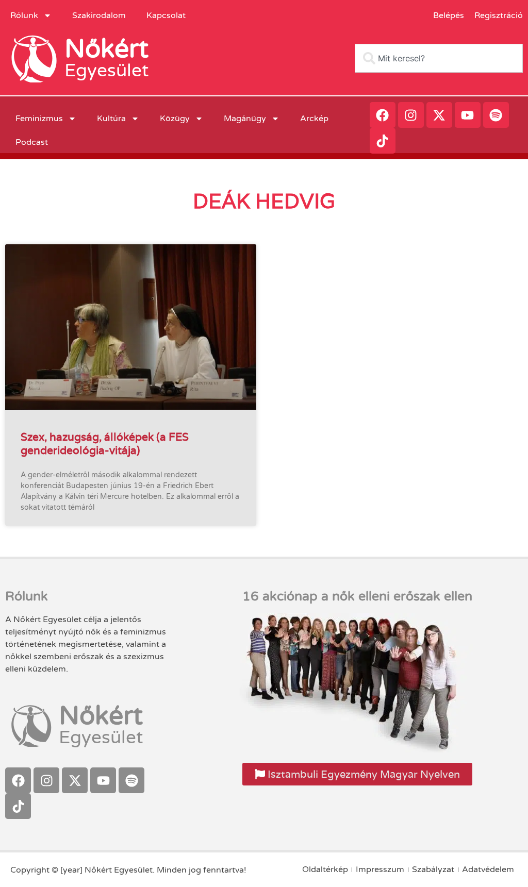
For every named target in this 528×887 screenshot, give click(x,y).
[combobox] (439, 58)
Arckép (314, 118)
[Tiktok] (382, 141)
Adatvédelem (488, 869)
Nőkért (106, 49)
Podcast (31, 142)
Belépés (448, 15)
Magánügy (245, 118)
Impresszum (380, 869)
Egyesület (106, 70)
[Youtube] (468, 115)
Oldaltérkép (325, 869)
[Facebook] (382, 115)
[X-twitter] (439, 115)
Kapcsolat (166, 15)
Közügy (175, 118)
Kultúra (111, 118)
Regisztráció (498, 15)
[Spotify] (496, 115)
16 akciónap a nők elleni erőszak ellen (357, 596)
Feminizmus (39, 118)
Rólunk (24, 15)
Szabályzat (433, 869)
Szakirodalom (99, 15)
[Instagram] (411, 115)
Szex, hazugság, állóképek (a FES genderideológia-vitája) (105, 443)
